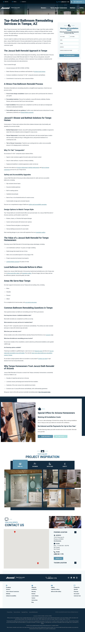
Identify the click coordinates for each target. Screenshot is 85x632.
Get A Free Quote (78, 1)
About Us (6, 1)
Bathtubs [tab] (50, 466)
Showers (43, 8)
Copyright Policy (24, 612)
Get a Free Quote (60, 436)
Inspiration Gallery (55, 589)
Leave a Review (35, 595)
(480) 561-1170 (58, 554)
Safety (82, 8)
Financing (76, 591)
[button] (15, 532)
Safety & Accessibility (11, 595)
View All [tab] (20, 466)
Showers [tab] (35, 466)
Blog (33, 602)
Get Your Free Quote (69, 55)
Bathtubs (72, 8)
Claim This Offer (45, 436)
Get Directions (57, 541)
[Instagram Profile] (69, 577)
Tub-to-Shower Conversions (58, 8)
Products (8, 587)
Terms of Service (17, 612)
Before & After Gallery (56, 591)
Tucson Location (60, 563)
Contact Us (24, 1)
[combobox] (69, 47)
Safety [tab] (65, 466)
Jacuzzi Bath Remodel (33, 612)
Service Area (34, 600)
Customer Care (77, 595)
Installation (34, 589)
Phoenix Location (60, 532)
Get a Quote (76, 593)
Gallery (15, 1)
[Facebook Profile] (74, 577)
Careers (33, 598)
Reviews (33, 593)
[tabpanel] (42, 488)
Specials (76, 589)
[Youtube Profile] (77, 577)
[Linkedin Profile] (71, 577)
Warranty (34, 591)
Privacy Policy (9, 612)
